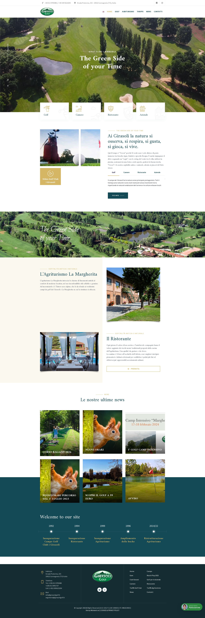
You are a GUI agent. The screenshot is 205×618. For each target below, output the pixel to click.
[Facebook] (156, 3)
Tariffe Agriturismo (154, 588)
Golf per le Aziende (154, 580)
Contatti (150, 592)
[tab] (113, 173)
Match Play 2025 (153, 575)
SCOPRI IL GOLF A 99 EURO (99, 497)
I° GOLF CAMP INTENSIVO (145, 449)
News (132, 592)
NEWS (148, 11)
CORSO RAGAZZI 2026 (57, 452)
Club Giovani (134, 580)
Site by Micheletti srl (92, 610)
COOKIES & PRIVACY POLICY (109, 610)
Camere (132, 584)
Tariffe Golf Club (136, 588)
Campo (149, 571)
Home (132, 571)
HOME (109, 11)
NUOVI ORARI (94, 449)
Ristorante (151, 584)
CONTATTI (158, 11)
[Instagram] (162, 3)
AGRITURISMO (128, 11)
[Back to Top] (200, 614)
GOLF (117, 11)
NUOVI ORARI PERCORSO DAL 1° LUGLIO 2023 (59, 497)
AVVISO (133, 498)
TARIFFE (140, 11)
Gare (131, 575)
